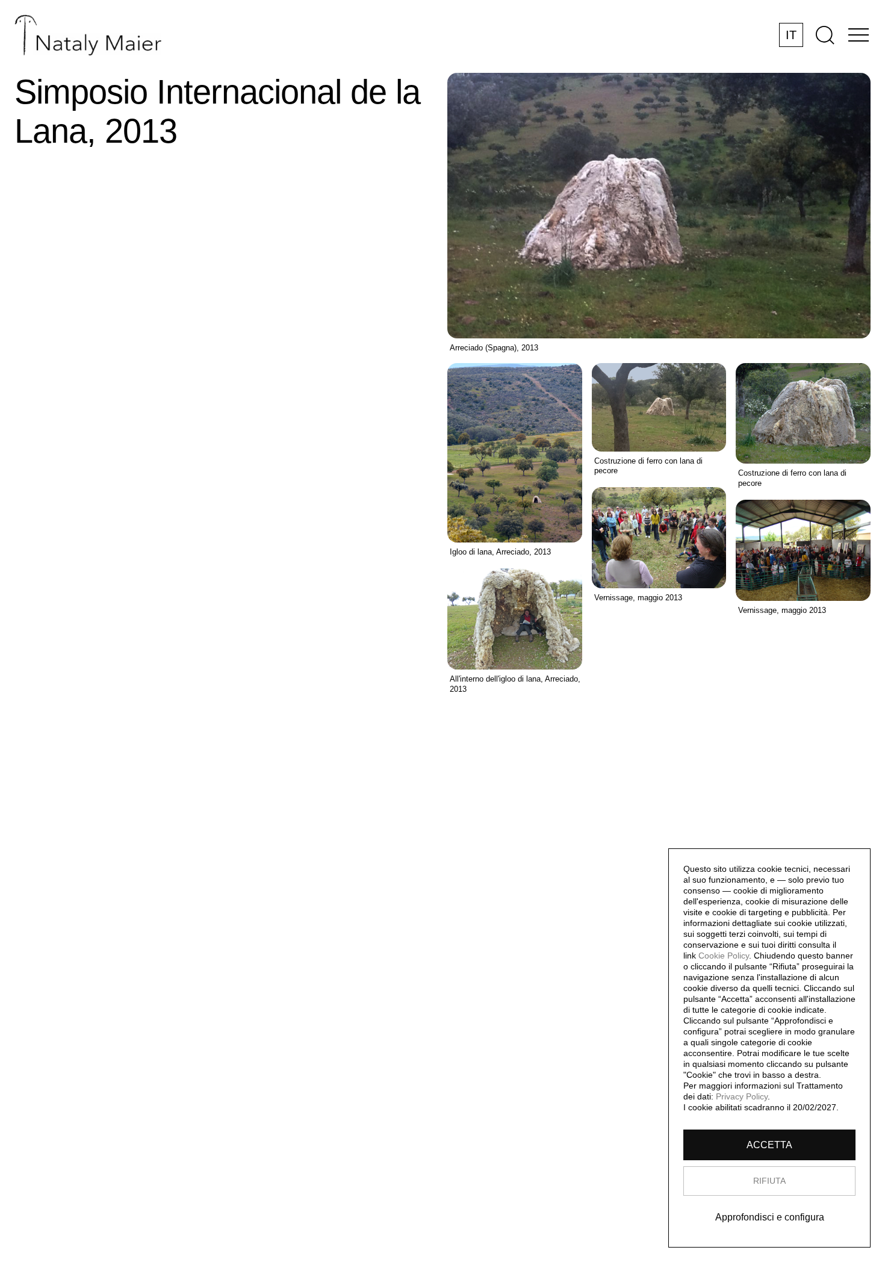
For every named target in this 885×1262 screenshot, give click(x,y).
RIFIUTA (769, 1181)
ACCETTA (769, 1145)
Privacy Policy (742, 1096)
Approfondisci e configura (769, 1217)
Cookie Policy (723, 955)
